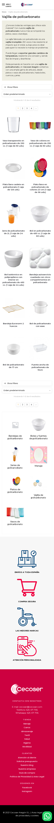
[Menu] (3, 5)
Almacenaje (27, 731)
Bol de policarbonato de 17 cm (13, 366)
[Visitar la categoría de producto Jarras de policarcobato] (15, 454)
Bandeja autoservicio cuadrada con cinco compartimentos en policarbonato (40, 278)
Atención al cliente (27, 757)
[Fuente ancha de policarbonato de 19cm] (40, 350)
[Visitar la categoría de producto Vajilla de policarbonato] (38, 484)
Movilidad (27, 746)
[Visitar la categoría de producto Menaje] (38, 454)
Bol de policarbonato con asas (40, 324)
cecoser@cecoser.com (30, 707)
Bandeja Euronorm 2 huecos (13, 324)
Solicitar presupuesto (27, 761)
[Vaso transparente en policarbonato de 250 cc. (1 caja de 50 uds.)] (13, 126)
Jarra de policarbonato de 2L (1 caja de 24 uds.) (13, 233)
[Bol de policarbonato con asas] (40, 309)
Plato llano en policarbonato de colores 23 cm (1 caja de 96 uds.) (40, 188)
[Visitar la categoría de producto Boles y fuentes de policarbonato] (38, 425)
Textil (27, 735)
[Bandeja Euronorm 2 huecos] (13, 309)
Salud (27, 739)
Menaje (27, 723)
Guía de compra (27, 772)
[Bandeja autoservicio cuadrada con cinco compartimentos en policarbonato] (40, 260)
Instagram (27, 791)
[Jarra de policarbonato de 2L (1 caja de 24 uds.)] (13, 216)
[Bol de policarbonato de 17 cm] (13, 350)
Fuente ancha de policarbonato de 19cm (40, 367)
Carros (27, 727)
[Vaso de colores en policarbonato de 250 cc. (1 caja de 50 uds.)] (40, 126)
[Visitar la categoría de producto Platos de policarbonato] (15, 481)
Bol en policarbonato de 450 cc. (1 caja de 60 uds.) (40, 233)
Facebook (27, 787)
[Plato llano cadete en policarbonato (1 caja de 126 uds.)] (13, 170)
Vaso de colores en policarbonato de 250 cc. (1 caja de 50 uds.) (40, 143)
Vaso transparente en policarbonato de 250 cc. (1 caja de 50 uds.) (13, 143)
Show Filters (12, 87)
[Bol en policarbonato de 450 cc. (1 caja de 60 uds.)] (40, 216)
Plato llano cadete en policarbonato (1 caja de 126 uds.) (13, 187)
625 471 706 (32, 710)
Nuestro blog (27, 765)
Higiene (27, 742)
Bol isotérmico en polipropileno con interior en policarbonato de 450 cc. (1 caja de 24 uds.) (13, 279)
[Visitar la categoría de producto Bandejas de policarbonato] (15, 425)
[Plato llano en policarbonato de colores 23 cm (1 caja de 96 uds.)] (40, 170)
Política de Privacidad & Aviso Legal (27, 776)
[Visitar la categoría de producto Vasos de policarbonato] (15, 512)
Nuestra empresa (27, 769)
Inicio (4, 12)
